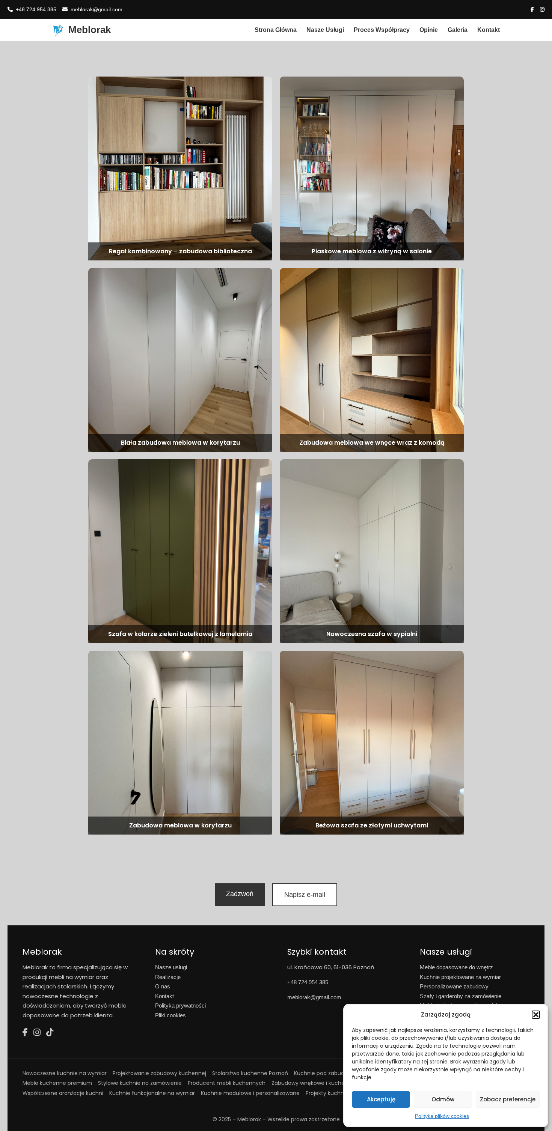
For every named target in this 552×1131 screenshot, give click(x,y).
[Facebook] (25, 1032)
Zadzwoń (239, 894)
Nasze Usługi (325, 30)
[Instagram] (37, 1032)
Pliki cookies (170, 1015)
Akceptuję (381, 1099)
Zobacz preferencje (507, 1099)
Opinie (428, 30)
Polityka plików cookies (442, 1116)
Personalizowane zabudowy (454, 986)
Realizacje (168, 977)
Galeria (458, 30)
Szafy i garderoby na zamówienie (460, 996)
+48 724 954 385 (36, 9)
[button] (536, 1014)
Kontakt (488, 30)
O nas (162, 986)
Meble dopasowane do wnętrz (456, 967)
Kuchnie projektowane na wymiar (460, 977)
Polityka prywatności (180, 1005)
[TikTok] (49, 1032)
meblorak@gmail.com (96, 9)
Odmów (442, 1099)
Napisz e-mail (304, 894)
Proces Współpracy (382, 30)
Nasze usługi (171, 967)
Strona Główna (276, 30)
